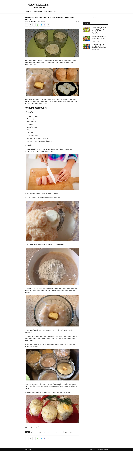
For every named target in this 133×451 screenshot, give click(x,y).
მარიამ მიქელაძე (32, 21)
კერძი (32, 432)
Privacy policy (92, 449)
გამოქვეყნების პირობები (102, 449)
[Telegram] (41, 24)
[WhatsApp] (37, 24)
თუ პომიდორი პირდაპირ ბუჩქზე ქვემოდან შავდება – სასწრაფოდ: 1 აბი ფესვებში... (99, 46)
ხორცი (75, 432)
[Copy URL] (48, 24)
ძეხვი (71, 432)
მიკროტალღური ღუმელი (40, 432)
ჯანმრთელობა (37, 11)
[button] (106, 12)
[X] (30, 24)
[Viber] (44, 24)
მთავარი (28, 11)
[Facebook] (26, 24)
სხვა (55, 11)
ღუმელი (66, 432)
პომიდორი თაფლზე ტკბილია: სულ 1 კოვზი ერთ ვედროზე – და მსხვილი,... (99, 38)
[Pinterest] (34, 24)
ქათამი (61, 432)
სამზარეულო (55, 432)
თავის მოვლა (47, 11)
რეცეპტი (49, 432)
